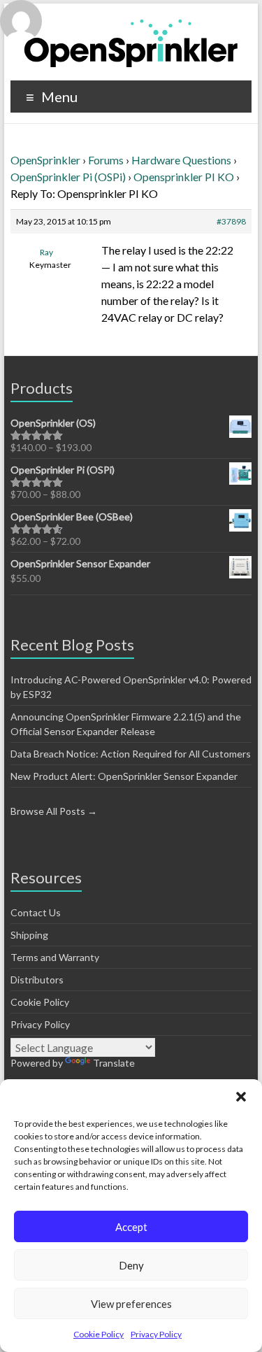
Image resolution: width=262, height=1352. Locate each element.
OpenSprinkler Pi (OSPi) (68, 176)
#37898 (231, 221)
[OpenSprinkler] (131, 42)
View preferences (131, 1303)
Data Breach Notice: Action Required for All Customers (130, 754)
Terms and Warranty (54, 957)
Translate (114, 1063)
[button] (241, 1097)
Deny (131, 1265)
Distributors (37, 979)
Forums (106, 159)
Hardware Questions (181, 159)
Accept (131, 1227)
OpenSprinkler (45, 159)
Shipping (29, 935)
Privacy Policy (156, 1334)
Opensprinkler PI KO (183, 176)
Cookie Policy (98, 1334)
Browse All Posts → (53, 811)
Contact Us (35, 912)
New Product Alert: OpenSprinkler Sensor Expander (124, 776)
